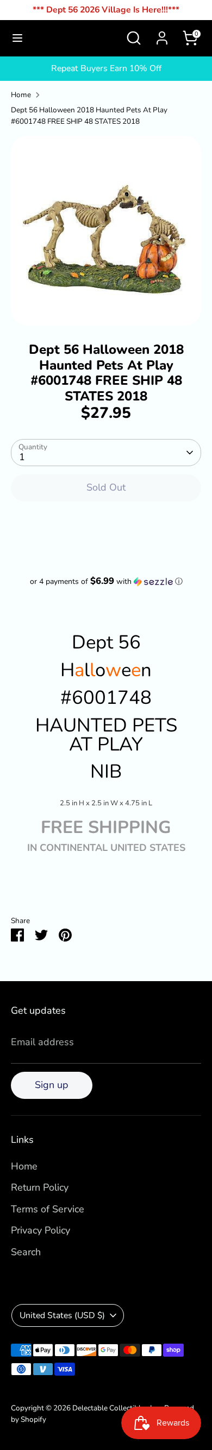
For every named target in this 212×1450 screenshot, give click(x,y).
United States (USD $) (62, 1315)
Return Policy (39, 1187)
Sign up (51, 1084)
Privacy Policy (40, 1230)
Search (26, 1251)
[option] (106, 231)
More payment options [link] (106, 550)
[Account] (162, 34)
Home (21, 95)
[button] (106, 581)
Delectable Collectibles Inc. (116, 1408)
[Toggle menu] (17, 38)
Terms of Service (47, 1209)
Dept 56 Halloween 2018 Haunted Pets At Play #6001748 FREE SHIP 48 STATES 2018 (89, 116)
